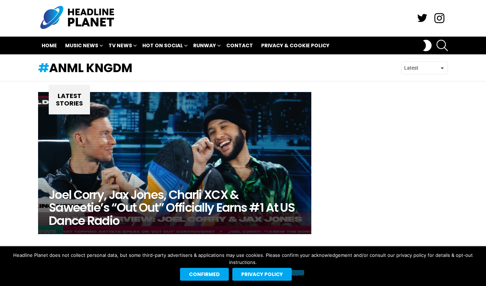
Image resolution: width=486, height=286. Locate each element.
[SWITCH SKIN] (427, 45)
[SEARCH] (442, 45)
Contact (239, 45)
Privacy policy (262, 274)
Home (49, 45)
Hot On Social (162, 45)
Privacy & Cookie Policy (295, 45)
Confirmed (204, 274)
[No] (295, 272)
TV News (120, 45)
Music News (81, 45)
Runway (204, 45)
